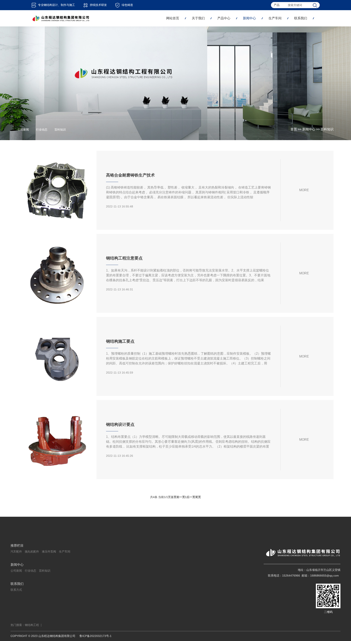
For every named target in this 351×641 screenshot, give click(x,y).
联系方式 (16, 589)
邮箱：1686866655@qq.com (320, 575)
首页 (293, 129)
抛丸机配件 (32, 551)
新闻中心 (249, 18)
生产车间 (275, 18)
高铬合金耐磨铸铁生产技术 (130, 175)
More (304, 190)
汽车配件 (16, 551)
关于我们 (198, 18)
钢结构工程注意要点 (124, 258)
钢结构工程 (32, 625)
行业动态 (41, 129)
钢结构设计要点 (120, 424)
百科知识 (327, 129)
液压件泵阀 (49, 551)
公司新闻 (23, 129)
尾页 (198, 497)
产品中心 (223, 18)
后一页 (191, 497)
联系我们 (300, 18)
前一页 (181, 497)
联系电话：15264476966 (284, 575)
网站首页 (172, 18)
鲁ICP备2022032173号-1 (95, 636)
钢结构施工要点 (120, 341)
